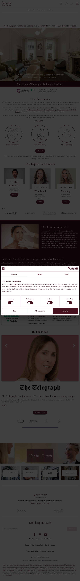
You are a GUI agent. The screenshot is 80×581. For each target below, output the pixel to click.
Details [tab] (40, 274)
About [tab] (66, 274)
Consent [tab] (14, 274)
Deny (14, 311)
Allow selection (40, 311)
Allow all (65, 311)
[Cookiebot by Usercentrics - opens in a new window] (69, 268)
